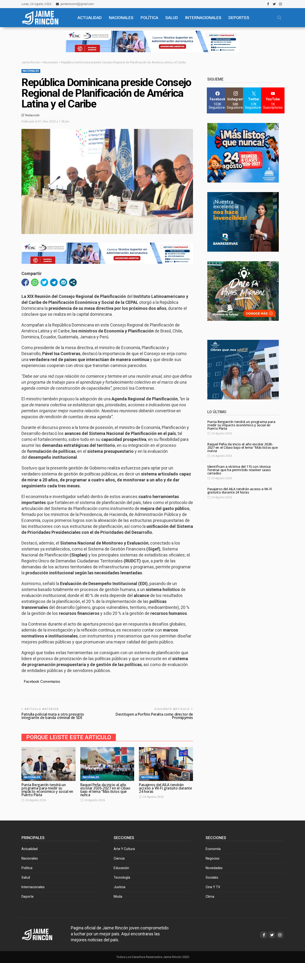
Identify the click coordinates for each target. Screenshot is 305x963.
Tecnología (122, 877)
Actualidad (29, 849)
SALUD (171, 17)
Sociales (212, 877)
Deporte (27, 896)
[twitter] (274, 4)
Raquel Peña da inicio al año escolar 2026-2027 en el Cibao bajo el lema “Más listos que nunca (105, 789)
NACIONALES (121, 17)
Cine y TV (213, 887)
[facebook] (268, 4)
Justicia (119, 887)
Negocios (212, 858)
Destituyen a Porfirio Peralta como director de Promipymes (154, 716)
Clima (210, 896)
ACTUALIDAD (89, 17)
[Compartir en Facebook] (25, 282)
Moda (118, 896)
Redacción (32, 115)
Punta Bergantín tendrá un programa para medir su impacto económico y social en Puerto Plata (47, 789)
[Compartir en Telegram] (54, 282)
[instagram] (280, 4)
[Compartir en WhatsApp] (35, 282)
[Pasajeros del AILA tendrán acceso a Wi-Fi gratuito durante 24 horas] (166, 764)
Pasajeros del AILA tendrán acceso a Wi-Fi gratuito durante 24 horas (165, 788)
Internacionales (203, 17)
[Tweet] (44, 282)
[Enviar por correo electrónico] (63, 282)
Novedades (214, 868)
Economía (213, 849)
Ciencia (119, 858)
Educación (121, 868)
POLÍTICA (149, 17)
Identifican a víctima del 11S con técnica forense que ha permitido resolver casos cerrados (239, 469)
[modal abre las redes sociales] (73, 282)
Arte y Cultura (124, 849)
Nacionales (31, 70)
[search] (279, 17)
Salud (25, 877)
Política (26, 868)
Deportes (239, 17)
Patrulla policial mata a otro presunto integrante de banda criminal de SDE (52, 716)
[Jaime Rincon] (41, 933)
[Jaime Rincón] (45, 17)
